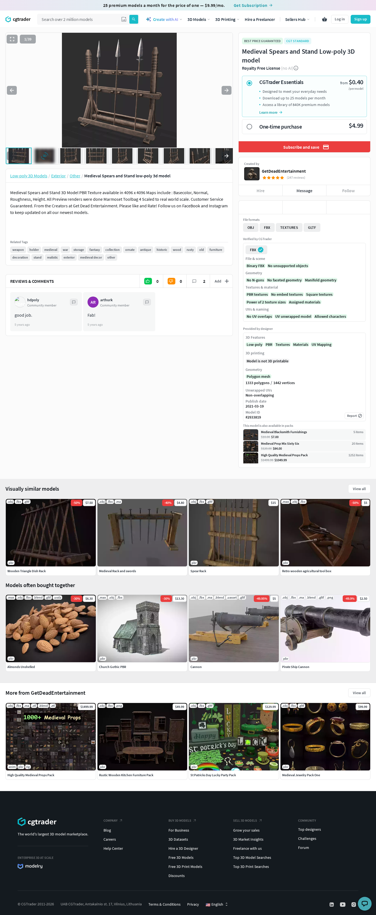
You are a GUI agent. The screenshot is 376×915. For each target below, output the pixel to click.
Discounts (176, 875)
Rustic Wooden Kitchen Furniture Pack (126, 775)
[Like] (260, 207)
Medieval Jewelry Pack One (301, 775)
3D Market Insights (248, 839)
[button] (123, 19)
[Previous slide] (12, 90)
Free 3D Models (181, 857)
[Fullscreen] (12, 39)
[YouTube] (343, 904)
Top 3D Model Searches (252, 857)
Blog (107, 830)
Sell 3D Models (245, 820)
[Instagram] (354, 905)
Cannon (196, 667)
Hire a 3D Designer (183, 848)
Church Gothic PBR (112, 667)
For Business (178, 830)
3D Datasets (178, 839)
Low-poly (254, 344)
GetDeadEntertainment (284, 171)
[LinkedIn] (332, 904)
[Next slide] (226, 90)
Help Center (113, 848)
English (214, 904)
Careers (109, 839)
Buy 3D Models (179, 820)
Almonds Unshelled (21, 667)
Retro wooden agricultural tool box (306, 571)
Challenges (307, 838)
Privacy (193, 904)
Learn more (268, 112)
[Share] (348, 207)
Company (110, 820)
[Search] (133, 19)
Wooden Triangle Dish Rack (26, 571)
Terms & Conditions (164, 904)
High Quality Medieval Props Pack (30, 775)
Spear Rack (198, 571)
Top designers (309, 829)
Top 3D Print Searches (251, 866)
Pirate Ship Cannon (295, 667)
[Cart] (324, 19)
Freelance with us (247, 848)
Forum (303, 847)
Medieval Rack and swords (117, 571)
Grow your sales (246, 830)
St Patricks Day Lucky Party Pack (213, 775)
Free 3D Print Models (185, 866)
